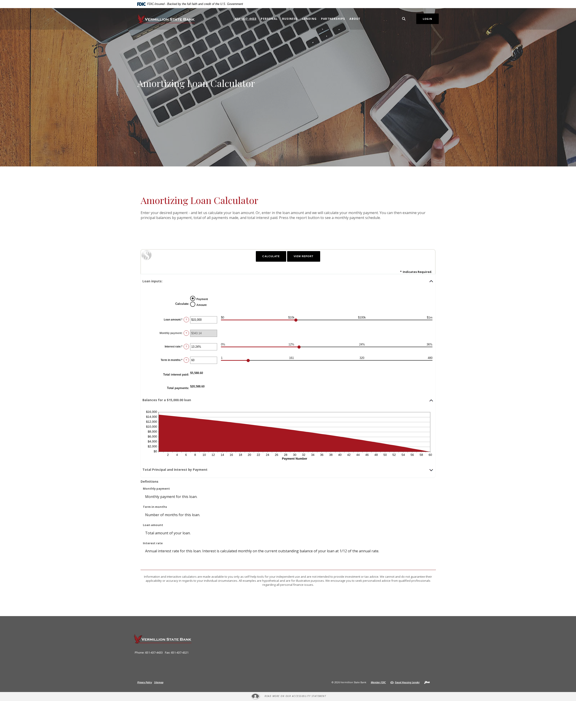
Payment (202, 299)
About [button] (354, 19)
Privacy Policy (144, 682)
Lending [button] (309, 19)
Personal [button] (269, 19)
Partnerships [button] (333, 19)
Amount (201, 304)
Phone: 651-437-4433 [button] (149, 652)
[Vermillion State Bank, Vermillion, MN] (166, 19)
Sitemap (158, 682)
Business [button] (290, 19)
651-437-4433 (245, 19)
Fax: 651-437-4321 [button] (177, 652)
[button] (288, 281)
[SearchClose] (404, 19)
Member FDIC (378, 682)
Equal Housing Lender (407, 682)
